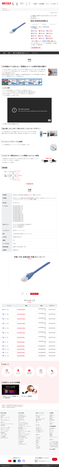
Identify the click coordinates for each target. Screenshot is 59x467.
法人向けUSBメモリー (21, 425)
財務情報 (51, 434)
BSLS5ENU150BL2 (21, 328)
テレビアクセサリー (4, 435)
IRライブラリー (52, 430)
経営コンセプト (52, 417)
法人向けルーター (21, 418)
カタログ (37, 444)
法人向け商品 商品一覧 (22, 444)
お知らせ (37, 445)
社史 (50, 421)
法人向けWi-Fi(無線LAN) (22, 416)
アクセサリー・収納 (4, 433)
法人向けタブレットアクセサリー (23, 435)
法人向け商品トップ (21, 414)
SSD (1, 418)
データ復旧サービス (39, 432)
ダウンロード (38, 439)
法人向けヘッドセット (21, 432)
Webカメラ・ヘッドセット (5, 428)
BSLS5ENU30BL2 (21, 342)
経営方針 (51, 433)
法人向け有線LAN (21, 417)
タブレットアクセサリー (4, 431)
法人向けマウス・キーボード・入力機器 (24, 431)
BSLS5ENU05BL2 (21, 355)
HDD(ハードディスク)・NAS (5, 417)
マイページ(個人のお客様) (54, 441)
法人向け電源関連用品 (21, 436)
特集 (36, 421)
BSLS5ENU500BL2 (21, 309)
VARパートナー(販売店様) (54, 444)
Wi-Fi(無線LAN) (3, 414)
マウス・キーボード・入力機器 (5, 427)
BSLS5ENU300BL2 (21, 318)
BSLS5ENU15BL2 (21, 349)
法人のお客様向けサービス (40, 430)
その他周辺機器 (3, 436)
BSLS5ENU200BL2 (21, 323)
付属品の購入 (38, 447)
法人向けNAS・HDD (21, 419)
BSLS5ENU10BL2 (21, 352)
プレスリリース (52, 422)
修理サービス (38, 441)
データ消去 (20, 442)
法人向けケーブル (21, 430)
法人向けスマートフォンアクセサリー (24, 433)
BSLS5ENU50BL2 (21, 337)
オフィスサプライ (21, 440)
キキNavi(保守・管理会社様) (54, 446)
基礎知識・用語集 (38, 419)
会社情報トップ (52, 414)
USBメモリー (3, 422)
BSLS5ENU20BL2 (21, 346)
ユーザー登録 (38, 446)
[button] (34, 294)
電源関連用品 (3, 432)
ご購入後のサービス (39, 429)
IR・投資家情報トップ (53, 428)
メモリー (2, 421)
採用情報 (51, 423)
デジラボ (37, 422)
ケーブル (2, 426)
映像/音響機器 (3, 425)
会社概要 (51, 416)
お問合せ (37, 442)
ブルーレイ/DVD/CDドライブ (5, 419)
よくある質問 (38, 437)
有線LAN (2, 416)
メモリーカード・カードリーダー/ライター (7, 423)
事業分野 (51, 418)
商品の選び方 (38, 416)
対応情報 (37, 440)
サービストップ (38, 427)
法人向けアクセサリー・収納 (22, 437)
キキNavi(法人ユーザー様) (54, 445)
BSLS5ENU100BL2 (21, 332)
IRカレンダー (52, 432)
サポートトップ (38, 436)
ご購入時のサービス (39, 428)
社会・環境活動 (52, 419)
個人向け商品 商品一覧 (4, 437)
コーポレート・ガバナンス (54, 437)
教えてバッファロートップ (40, 414)
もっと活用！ (38, 417)
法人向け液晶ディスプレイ (22, 428)
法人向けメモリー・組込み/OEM (23, 423)
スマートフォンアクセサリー (5, 430)
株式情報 (51, 435)
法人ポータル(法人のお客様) (54, 442)
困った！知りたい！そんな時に (40, 418)
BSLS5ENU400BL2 (21, 314)
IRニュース (51, 429)
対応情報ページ (27, 194)
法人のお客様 (52, 449)
